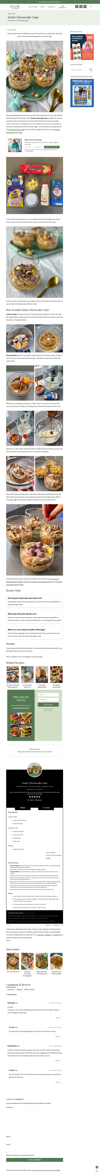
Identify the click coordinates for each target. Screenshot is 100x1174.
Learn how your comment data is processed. (46, 1170)
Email (8, 1144)
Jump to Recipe (12, 30)
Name (8, 1137)
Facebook (47, 935)
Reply (58, 1018)
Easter (13, 14)
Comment (10, 1107)
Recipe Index (33, 7)
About (42, 7)
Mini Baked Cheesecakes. (17, 129)
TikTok (55, 935)
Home (9, 14)
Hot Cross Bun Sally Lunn (45, 582)
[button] (20, 725)
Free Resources (62, 6)
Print (22, 808)
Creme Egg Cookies (30, 582)
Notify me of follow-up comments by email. (20, 1155)
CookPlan (51, 7)
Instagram (40, 935)
